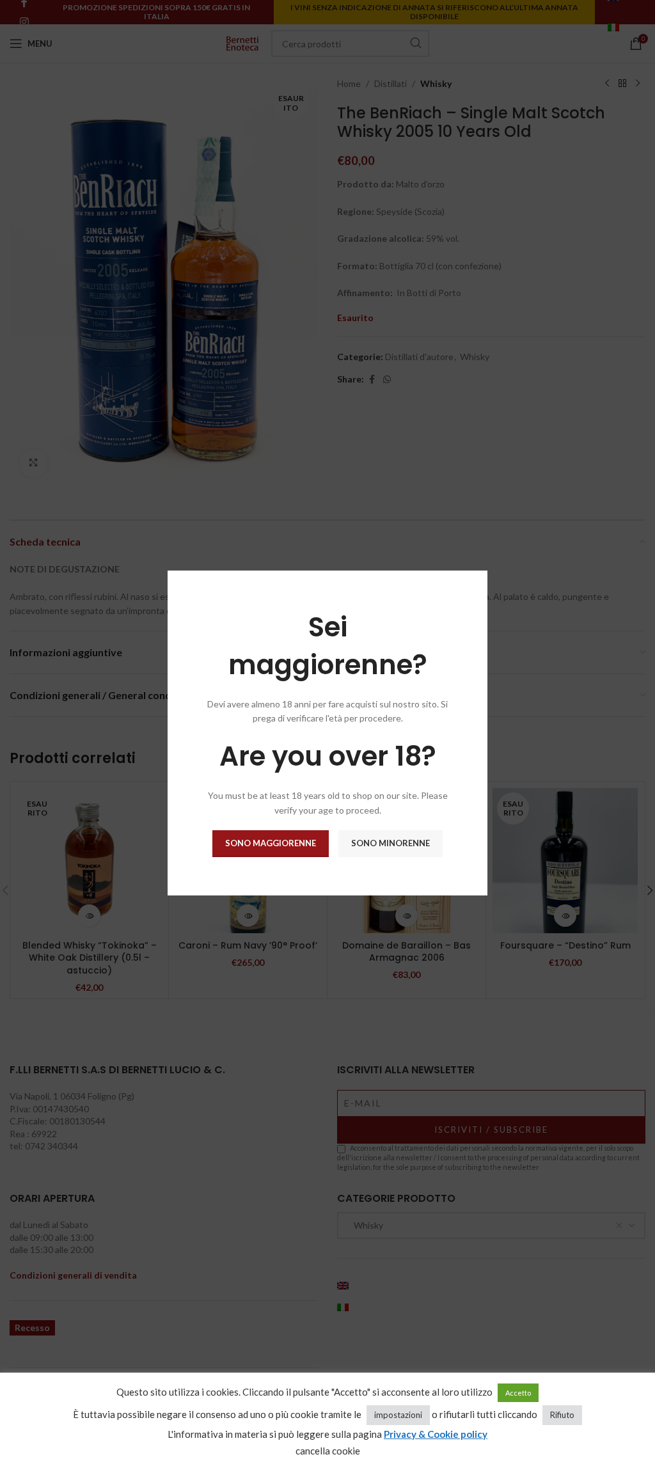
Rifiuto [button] (562, 1415)
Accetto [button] (518, 1393)
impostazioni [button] (398, 1415)
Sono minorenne (390, 843)
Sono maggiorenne (270, 843)
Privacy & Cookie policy (435, 1434)
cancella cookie (328, 1450)
